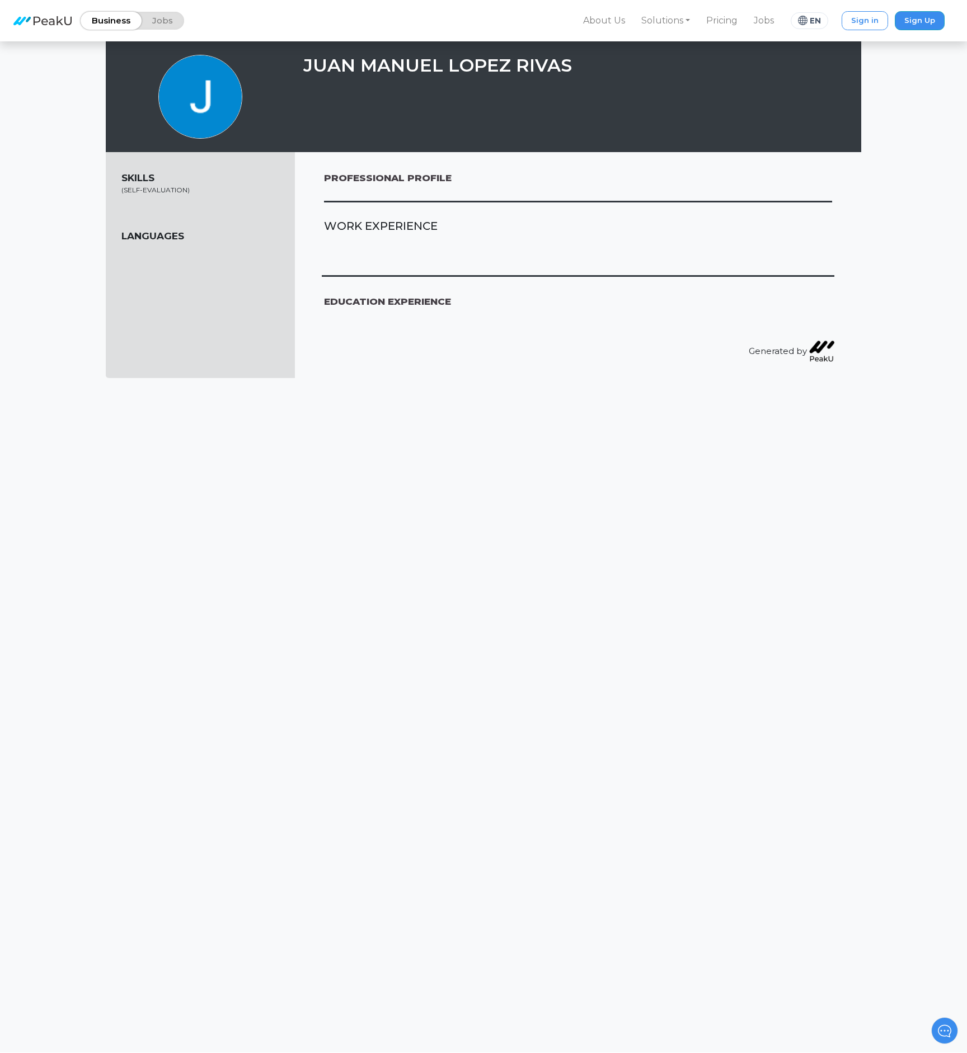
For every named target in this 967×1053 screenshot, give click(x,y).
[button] (666, 20)
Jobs (764, 20)
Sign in (865, 20)
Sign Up (919, 20)
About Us (604, 20)
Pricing (722, 20)
